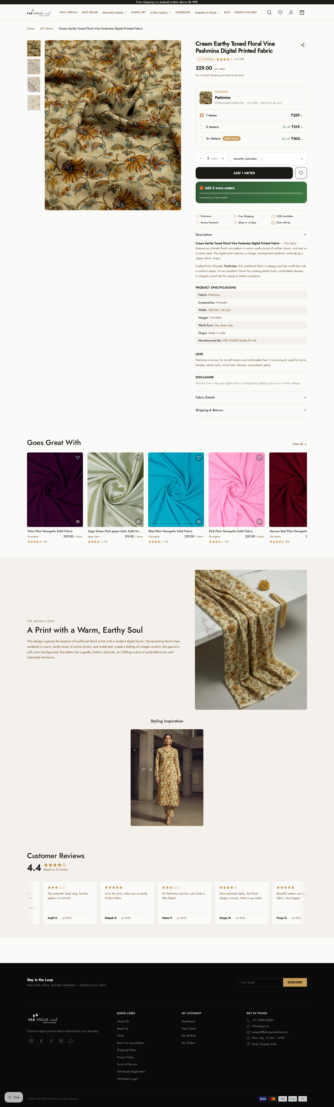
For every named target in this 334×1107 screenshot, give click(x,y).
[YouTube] (61, 1041)
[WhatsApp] (71, 1041)
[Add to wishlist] (301, 173)
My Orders (188, 1043)
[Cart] (302, 12)
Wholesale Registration (131, 1071)
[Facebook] (41, 1041)
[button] (261, 158)
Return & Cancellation (130, 1043)
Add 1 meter (244, 173)
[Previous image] (52, 125)
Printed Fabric (113, 13)
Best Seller (90, 12)
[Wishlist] (280, 12)
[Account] (291, 12)
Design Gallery (246, 12)
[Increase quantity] (223, 158)
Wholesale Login (127, 1079)
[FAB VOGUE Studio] (38, 12)
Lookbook (182, 12)
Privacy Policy (125, 1057)
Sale (227, 12)
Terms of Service (127, 1064)
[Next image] (173, 125)
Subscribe (295, 982)
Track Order (189, 1028)
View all (298, 444)
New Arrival (69, 12)
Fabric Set (138, 12)
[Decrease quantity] (200, 158)
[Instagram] (31, 1041)
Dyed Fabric (159, 13)
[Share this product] (302, 45)
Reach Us (122, 1028)
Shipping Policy (126, 1050)
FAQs (120, 1035)
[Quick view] (77, 521)
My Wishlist (189, 1035)
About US (123, 1021)
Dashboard (188, 1021)
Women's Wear (206, 13)
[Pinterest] (51, 1041)
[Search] (269, 12)
